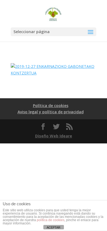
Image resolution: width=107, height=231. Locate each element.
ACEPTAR (53, 227)
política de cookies (50, 220)
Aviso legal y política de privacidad (51, 111)
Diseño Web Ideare (53, 135)
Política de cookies (50, 105)
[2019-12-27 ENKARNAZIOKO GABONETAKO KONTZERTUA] (53, 73)
